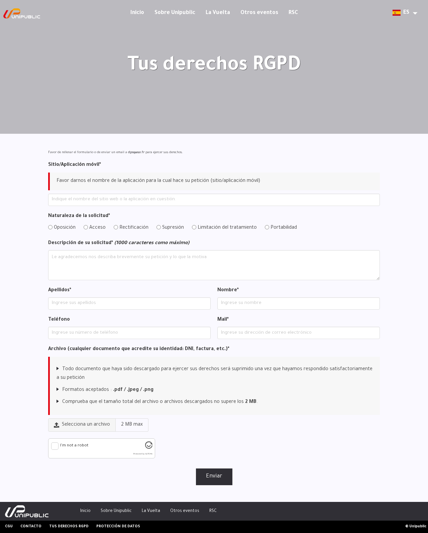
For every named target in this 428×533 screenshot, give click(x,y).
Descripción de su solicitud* (118, 243)
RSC (293, 13)
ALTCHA (148, 454)
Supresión (172, 228)
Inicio (137, 13)
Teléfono (59, 320)
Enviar (214, 476)
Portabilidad (283, 228)
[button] (403, 13)
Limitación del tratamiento (226, 228)
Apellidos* (59, 290)
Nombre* (228, 290)
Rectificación (133, 228)
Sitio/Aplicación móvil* (74, 165)
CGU (9, 527)
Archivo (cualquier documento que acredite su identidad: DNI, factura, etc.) (138, 349)
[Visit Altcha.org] (148, 448)
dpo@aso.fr (136, 152)
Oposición (64, 228)
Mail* (223, 320)
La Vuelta (218, 13)
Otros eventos (259, 13)
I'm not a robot (74, 446)
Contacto (30, 527)
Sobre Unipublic (174, 13)
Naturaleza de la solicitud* (79, 216)
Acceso (97, 228)
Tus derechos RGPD (69, 527)
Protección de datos (118, 527)
